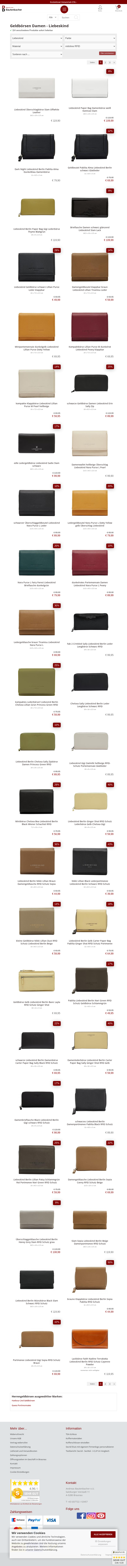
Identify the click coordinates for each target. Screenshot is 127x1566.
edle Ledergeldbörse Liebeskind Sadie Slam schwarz (36, 464)
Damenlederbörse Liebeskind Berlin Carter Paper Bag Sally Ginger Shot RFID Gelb (90, 1061)
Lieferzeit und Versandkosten (23, 1451)
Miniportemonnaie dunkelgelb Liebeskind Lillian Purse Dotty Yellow (37, 348)
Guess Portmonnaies (21, 1405)
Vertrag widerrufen (19, 1442)
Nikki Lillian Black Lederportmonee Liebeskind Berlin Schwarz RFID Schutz (90, 882)
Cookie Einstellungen (19, 1472)
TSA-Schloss (71, 1434)
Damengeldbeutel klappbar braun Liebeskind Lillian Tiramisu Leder (90, 288)
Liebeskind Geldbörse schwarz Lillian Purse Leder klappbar (36, 288)
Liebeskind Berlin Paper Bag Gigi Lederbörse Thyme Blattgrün (36, 230)
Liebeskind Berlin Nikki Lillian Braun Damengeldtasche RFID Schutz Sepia (37, 882)
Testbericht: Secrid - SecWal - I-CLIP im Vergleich (87, 1451)
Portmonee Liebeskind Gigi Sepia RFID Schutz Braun (36, 1361)
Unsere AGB (15, 1438)
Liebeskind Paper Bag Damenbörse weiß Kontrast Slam (90, 109)
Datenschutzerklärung (20, 1446)
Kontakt (14, 1463)
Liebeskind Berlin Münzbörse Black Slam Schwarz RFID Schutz (36, 1302)
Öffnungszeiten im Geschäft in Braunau (28, 1459)
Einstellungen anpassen (104, 1542)
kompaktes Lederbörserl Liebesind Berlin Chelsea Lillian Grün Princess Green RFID (36, 703)
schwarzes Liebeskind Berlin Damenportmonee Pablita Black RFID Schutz (90, 1123)
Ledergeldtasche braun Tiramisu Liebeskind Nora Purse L (37, 643)
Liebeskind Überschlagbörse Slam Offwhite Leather (36, 111)
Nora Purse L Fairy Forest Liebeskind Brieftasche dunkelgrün (37, 584)
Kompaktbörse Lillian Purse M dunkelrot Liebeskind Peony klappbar (90, 348)
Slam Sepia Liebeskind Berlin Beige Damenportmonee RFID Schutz (90, 1242)
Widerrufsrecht (17, 1434)
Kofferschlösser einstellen (77, 1442)
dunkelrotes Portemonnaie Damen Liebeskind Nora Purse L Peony (90, 584)
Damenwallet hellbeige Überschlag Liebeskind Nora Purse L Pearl (90, 466)
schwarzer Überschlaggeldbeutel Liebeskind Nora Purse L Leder (37, 524)
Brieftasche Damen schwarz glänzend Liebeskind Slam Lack (89, 229)
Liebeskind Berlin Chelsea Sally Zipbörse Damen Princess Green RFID (37, 763)
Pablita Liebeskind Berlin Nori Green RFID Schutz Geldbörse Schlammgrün (90, 1002)
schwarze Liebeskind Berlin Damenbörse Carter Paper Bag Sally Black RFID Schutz (36, 1061)
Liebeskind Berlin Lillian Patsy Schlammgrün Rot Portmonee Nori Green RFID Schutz (36, 1181)
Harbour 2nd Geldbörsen (23, 1400)
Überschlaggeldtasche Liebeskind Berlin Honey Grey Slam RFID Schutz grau (37, 1241)
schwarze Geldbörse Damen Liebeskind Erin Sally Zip (90, 405)
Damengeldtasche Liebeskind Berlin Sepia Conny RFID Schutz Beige (90, 1181)
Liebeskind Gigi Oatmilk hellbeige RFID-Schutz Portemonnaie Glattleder (89, 764)
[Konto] (100, 8)
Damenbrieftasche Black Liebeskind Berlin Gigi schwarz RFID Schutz (37, 1121)
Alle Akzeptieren (103, 1534)
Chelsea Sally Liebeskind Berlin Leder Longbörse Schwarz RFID (89, 705)
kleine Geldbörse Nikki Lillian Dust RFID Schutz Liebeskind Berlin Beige (36, 942)
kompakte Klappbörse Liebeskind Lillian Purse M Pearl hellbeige (36, 405)
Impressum (15, 1467)
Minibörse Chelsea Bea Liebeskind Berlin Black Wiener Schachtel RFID (36, 823)
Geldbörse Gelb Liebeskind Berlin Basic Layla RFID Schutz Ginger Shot (36, 1003)
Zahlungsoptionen (18, 1455)
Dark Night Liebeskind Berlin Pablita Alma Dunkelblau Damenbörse (37, 170)
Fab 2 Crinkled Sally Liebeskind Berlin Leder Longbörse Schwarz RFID (90, 645)
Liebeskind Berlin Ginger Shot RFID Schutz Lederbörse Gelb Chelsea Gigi (90, 823)
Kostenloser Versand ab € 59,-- (63, 2)
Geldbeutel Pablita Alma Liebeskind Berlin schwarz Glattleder (90, 169)
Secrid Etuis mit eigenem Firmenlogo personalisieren (90, 1446)
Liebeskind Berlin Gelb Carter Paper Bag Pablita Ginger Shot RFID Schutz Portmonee (89, 942)
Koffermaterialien (74, 1438)
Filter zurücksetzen (107, 53)
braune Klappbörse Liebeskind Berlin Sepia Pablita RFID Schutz (89, 1300)
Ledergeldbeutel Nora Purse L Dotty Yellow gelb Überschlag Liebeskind (90, 524)
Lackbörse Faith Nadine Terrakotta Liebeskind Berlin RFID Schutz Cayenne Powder (90, 1361)
